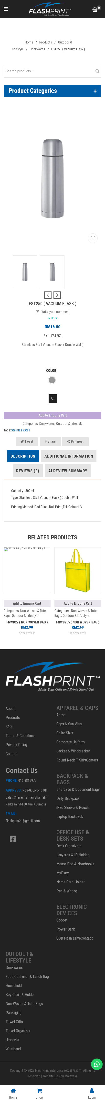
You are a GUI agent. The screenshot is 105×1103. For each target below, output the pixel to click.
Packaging (13, 1012)
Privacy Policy (17, 744)
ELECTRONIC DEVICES (71, 910)
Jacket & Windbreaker (73, 751)
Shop (39, 1097)
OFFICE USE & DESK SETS (72, 835)
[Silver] (51, 380)
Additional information (68, 456)
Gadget (61, 920)
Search (96, 71)
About (10, 708)
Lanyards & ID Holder (72, 855)
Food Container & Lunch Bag (27, 976)
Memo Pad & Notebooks (75, 864)
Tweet (28, 441)
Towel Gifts (14, 1021)
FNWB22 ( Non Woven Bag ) (27, 622)
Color (51, 371)
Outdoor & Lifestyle (69, 424)
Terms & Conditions (20, 735)
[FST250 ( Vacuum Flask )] (92, 240)
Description (22, 456)
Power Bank (65, 929)
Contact (12, 753)
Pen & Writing (66, 891)
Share (51, 441)
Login (92, 1097)
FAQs (9, 726)
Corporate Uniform (70, 742)
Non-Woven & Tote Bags (24, 1003)
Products (45, 42)
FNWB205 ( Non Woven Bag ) (77, 622)
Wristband (13, 1049)
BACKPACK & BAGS (72, 779)
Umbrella (12, 1040)
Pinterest (77, 441)
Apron (60, 715)
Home (29, 42)
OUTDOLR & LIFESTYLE (19, 957)
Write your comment (56, 312)
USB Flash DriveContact (74, 938)
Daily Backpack (68, 798)
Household (14, 985)
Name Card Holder (70, 882)
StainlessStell (20, 430)
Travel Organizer (18, 1030)
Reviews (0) (27, 470)
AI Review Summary (67, 470)
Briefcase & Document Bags (78, 789)
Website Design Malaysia (59, 1076)
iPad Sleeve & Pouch (72, 807)
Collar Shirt (64, 733)
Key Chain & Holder (20, 994)
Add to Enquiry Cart (53, 415)
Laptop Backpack (69, 816)
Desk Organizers (69, 846)
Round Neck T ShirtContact (77, 760)
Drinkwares (37, 49)
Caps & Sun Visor (69, 724)
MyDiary (62, 873)
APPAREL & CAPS (77, 708)
